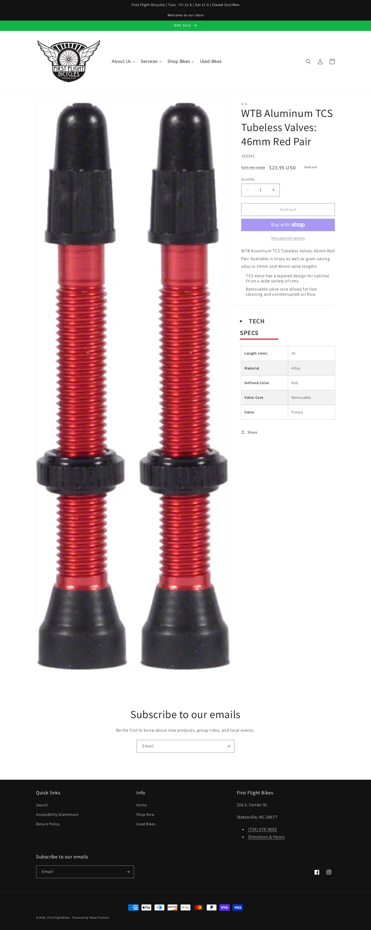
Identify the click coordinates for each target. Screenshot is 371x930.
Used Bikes (145, 823)
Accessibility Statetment (57, 814)
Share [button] (252, 432)
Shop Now (145, 814)
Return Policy (48, 823)
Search (42, 804)
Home (141, 804)
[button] (308, 62)
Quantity (248, 179)
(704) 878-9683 (262, 829)
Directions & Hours (266, 837)
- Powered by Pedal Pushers (90, 917)
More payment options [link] (288, 238)
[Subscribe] (228, 746)
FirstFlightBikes (58, 917)
